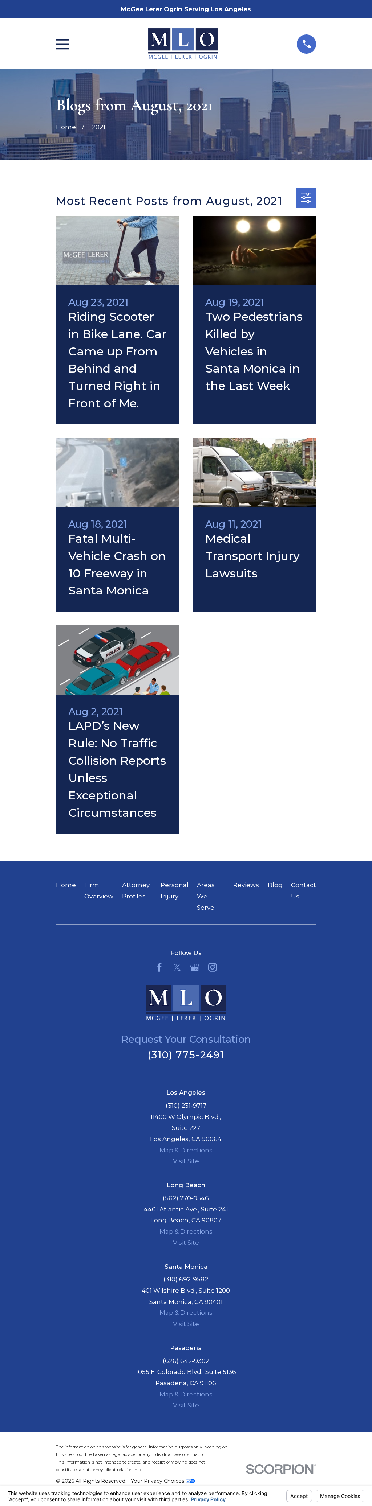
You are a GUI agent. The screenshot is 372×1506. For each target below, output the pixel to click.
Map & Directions (186, 1150)
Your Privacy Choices (158, 1481)
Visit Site (186, 1161)
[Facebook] (159, 967)
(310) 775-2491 (186, 1055)
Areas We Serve (206, 896)
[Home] (183, 43)
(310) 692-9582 (185, 1279)
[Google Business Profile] (194, 967)
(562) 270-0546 (186, 1198)
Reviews (246, 885)
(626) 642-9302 (186, 1361)
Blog (275, 885)
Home (66, 885)
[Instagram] (212, 967)
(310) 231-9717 (186, 1105)
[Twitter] (177, 967)
